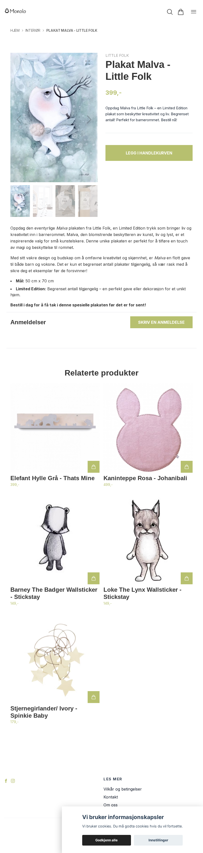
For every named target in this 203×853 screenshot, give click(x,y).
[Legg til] (94, 467)
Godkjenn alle (106, 840)
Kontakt (110, 796)
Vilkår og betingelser (122, 789)
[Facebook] (6, 781)
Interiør (32, 30)
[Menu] (193, 11)
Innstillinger (158, 840)
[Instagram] (13, 781)
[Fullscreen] (88, 63)
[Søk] (169, 11)
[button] (89, 119)
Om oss (110, 804)
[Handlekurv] (180, 11)
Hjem (15, 30)
